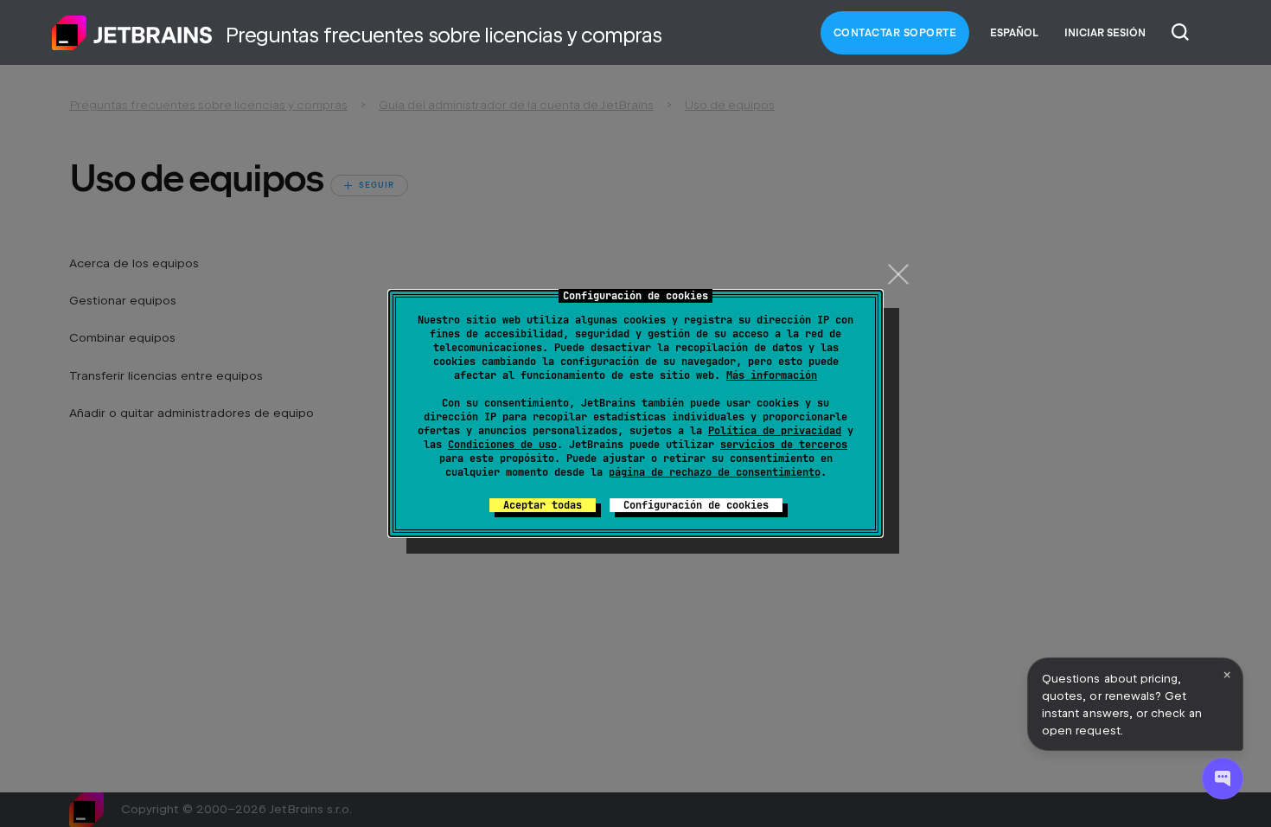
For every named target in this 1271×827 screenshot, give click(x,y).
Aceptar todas (542, 505)
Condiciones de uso (502, 445)
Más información (771, 375)
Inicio (132, 33)
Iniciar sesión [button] (1105, 33)
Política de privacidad (774, 431)
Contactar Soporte (895, 33)
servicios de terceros (783, 445)
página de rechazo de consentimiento (715, 472)
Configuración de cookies (696, 505)
